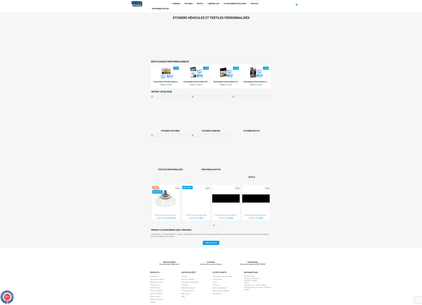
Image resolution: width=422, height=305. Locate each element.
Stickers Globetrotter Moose (226, 215)
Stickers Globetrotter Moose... (255, 215)
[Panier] (296, 6)
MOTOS (200, 4)
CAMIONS (176, 4)
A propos (184, 285)
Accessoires (154, 285)
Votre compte (220, 272)
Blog (183, 296)
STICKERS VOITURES (170, 131)
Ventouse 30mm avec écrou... (166, 215)
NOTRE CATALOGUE (161, 91)
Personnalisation (156, 291)
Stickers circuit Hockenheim (196, 215)
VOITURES (189, 4)
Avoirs (215, 282)
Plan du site (185, 293)
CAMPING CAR (213, 4)
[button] (153, 204)
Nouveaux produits (157, 279)
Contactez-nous (187, 291)
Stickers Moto (155, 296)
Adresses (216, 285)
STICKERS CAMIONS (211, 131)
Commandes (217, 279)
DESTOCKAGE (155, 288)
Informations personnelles (223, 276)
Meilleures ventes (156, 282)
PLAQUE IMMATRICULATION (235, 4)
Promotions (154, 276)
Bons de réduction (220, 288)
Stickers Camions (156, 293)
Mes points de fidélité (221, 291)
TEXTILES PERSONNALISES (170, 169)
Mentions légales (187, 279)
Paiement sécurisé (188, 288)
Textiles (153, 302)
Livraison (184, 276)
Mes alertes (217, 293)
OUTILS (251, 177)
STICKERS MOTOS (251, 131)
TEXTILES (254, 4)
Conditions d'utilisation (190, 282)
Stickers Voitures (156, 299)
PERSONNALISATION (160, 9)
